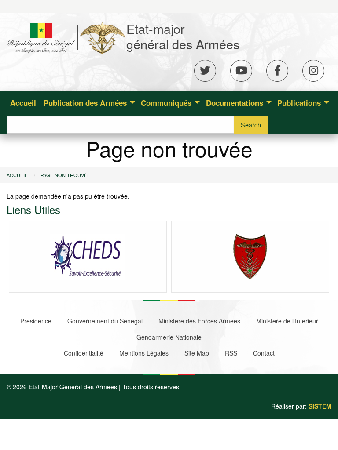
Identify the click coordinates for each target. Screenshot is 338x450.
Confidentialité (83, 352)
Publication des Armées (85, 103)
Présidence (35, 320)
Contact (264, 352)
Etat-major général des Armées (182, 36)
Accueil (23, 103)
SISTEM (320, 406)
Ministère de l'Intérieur (287, 320)
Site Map (196, 352)
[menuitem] (23, 102)
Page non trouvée (65, 174)
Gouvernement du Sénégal (105, 320)
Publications (299, 103)
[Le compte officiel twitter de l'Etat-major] (205, 71)
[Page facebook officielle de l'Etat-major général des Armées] (277, 71)
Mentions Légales (144, 352)
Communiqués (166, 103)
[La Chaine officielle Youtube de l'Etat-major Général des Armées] (241, 71)
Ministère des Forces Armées (199, 320)
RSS (231, 352)
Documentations (234, 103)
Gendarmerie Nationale (169, 337)
